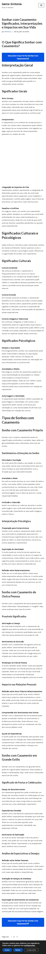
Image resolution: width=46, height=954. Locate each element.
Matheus (8, 32)
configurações (29, 945)
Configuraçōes (31, 950)
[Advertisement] (23, 162)
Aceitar (7, 950)
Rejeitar (17, 950)
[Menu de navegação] (41, 5)
